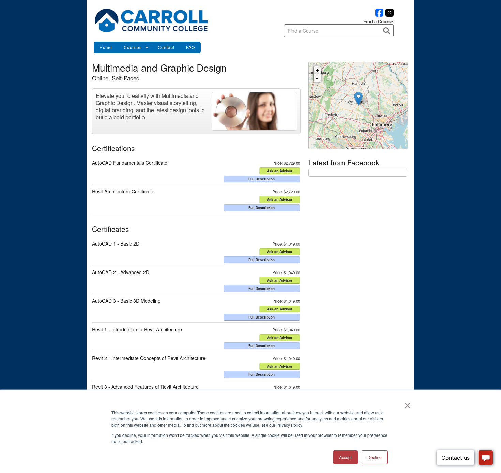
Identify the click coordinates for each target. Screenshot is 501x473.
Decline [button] (374, 457)
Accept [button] (345, 457)
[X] (388, 14)
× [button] (407, 403)
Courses (133, 47)
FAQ (190, 47)
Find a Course (378, 21)
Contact (166, 47)
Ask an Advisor (279, 170)
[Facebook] (378, 14)
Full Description (261, 179)
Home (106, 47)
